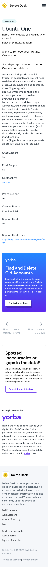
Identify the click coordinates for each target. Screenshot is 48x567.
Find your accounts (12, 531)
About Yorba (9, 535)
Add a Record (9, 514)
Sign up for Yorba (11, 540)
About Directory (11, 519)
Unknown (6, 182)
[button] (44, 5)
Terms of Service (11, 559)
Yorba (27, 453)
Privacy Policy (30, 559)
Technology (9, 21)
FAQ (4, 523)
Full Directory (9, 510)
